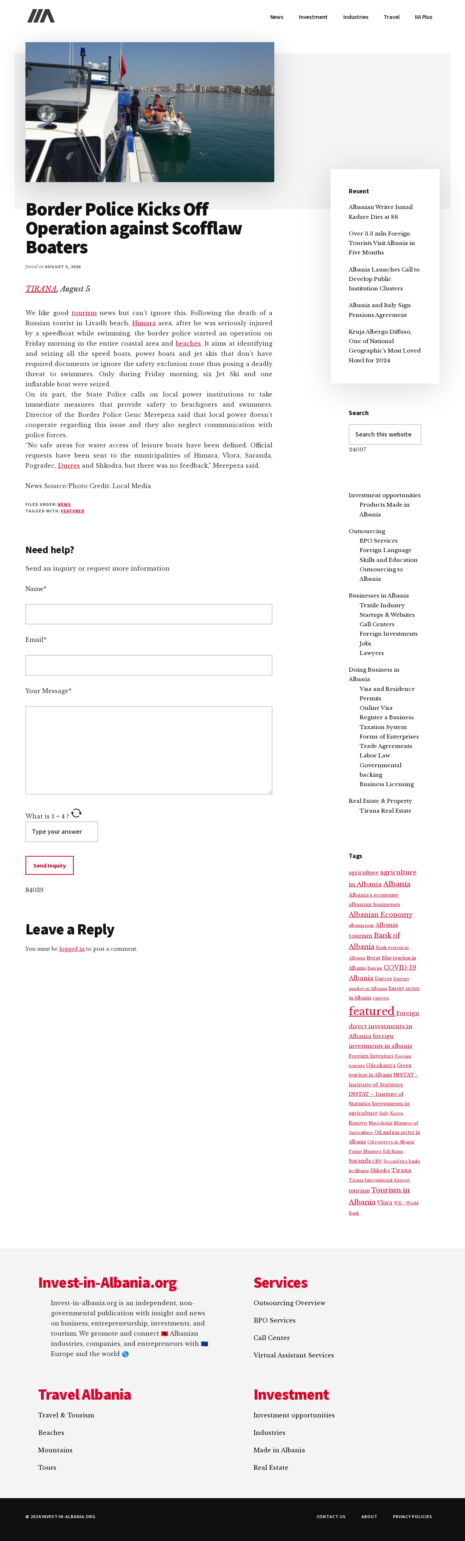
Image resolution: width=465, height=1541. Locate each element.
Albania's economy (374, 895)
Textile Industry (382, 605)
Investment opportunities (385, 495)
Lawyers (372, 652)
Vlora (384, 1202)
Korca (396, 1113)
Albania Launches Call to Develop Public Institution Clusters (384, 279)
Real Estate (271, 1467)
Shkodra (380, 1170)
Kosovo (358, 1123)
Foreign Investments (389, 633)
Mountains (55, 1450)
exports (381, 998)
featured (73, 511)
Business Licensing (387, 784)
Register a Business (387, 717)
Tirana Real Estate (386, 810)
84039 (34, 890)
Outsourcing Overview (290, 1303)
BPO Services (379, 540)
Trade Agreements (386, 746)
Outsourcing (367, 531)
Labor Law (375, 755)
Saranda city (365, 1161)
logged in (72, 949)
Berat (373, 958)
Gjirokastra (381, 1065)
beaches (188, 343)
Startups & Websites (387, 614)
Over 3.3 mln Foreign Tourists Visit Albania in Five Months (382, 243)
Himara (144, 323)
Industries (270, 1432)
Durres (69, 465)
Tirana (401, 1170)
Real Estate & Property (380, 800)
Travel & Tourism (66, 1415)
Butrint (374, 968)
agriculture (364, 873)
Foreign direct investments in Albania (384, 1024)
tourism (84, 313)
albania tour (361, 925)
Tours (47, 1467)
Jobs (365, 643)
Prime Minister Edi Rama (376, 1151)
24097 (357, 449)
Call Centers (377, 624)
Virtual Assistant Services (294, 1355)
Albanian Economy (381, 915)
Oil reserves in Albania (390, 1142)
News (64, 504)
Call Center (272, 1337)
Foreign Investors (371, 1056)
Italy (384, 1113)
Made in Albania (279, 1450)
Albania (397, 884)
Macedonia (380, 1123)
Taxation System (383, 727)
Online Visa (376, 707)
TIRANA (41, 289)
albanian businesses (374, 904)
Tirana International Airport (379, 1180)
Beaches (51, 1432)
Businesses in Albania (379, 595)
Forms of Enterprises (389, 736)
